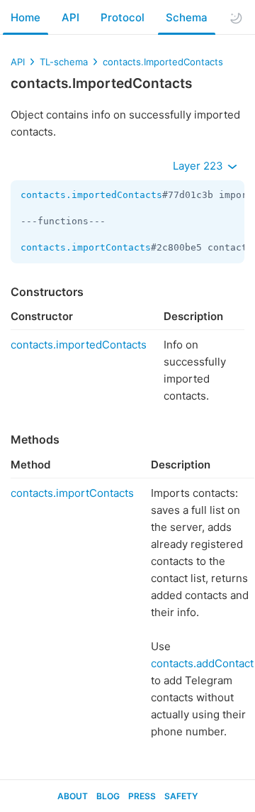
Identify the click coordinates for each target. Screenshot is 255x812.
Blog (108, 796)
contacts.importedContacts (91, 195)
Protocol (122, 17)
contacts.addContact (202, 663)
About (72, 796)
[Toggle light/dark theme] (236, 17)
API (70, 17)
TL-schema (64, 61)
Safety (181, 796)
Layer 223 (199, 165)
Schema (187, 17)
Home (25, 17)
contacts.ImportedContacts (163, 61)
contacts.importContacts (86, 247)
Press (142, 796)
